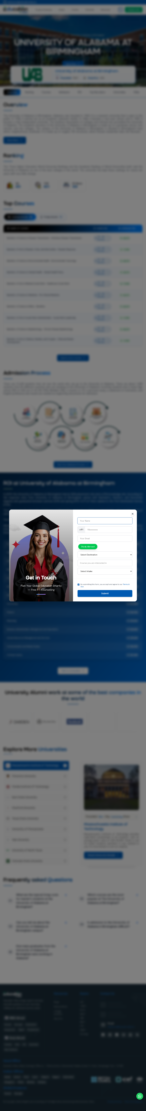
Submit (105, 593)
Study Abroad (87, 546)
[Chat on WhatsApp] (139, 1096)
